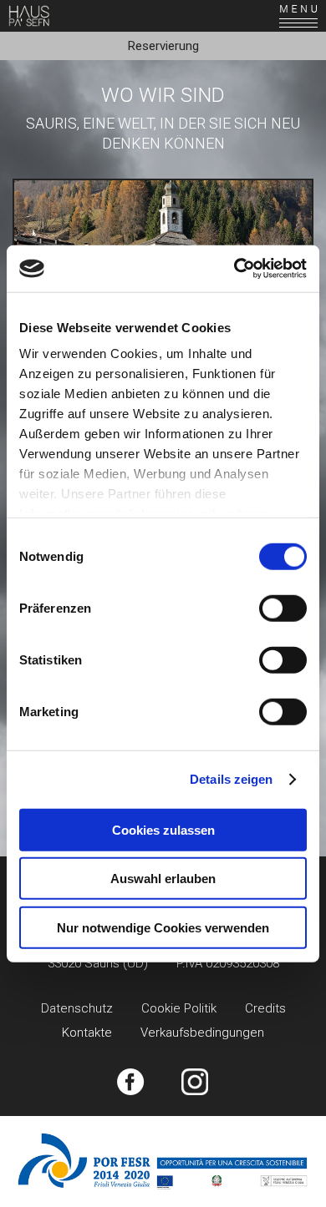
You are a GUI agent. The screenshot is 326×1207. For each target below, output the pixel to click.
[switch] (283, 607)
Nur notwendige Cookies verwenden (163, 927)
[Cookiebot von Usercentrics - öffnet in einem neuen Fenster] (234, 269)
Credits (265, 1008)
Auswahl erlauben (163, 878)
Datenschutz (77, 1008)
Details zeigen (231, 779)
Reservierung (163, 45)
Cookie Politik (178, 1008)
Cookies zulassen (163, 829)
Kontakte (87, 1032)
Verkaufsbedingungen (202, 1032)
